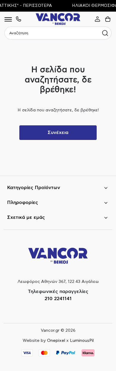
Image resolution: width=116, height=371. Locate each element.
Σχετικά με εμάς (26, 217)
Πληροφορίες (22, 202)
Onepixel (56, 341)
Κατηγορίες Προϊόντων (33, 187)
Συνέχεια (58, 132)
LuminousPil (82, 341)
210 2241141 (58, 298)
